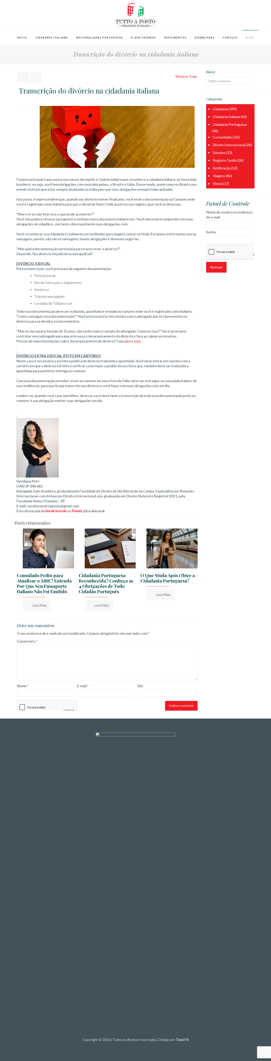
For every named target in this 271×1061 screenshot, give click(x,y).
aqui (127, 341)
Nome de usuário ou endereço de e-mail (229, 214)
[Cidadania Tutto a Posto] (135, 15)
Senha (211, 232)
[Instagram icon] (139, 1047)
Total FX (182, 1039)
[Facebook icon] (131, 1047)
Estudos (219, 152)
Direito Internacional (229, 145)
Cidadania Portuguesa (230, 124)
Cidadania (220, 109)
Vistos (217, 183)
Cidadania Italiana (226, 116)
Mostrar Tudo (186, 76)
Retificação (222, 168)
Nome (22, 686)
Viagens (219, 176)
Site (140, 686)
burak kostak (56, 511)
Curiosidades (223, 137)
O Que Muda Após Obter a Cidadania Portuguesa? (167, 578)
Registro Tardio (225, 160)
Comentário (27, 641)
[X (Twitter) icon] (135, 1047)
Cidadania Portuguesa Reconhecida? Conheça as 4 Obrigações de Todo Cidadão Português (106, 583)
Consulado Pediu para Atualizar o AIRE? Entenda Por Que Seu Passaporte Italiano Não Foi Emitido (44, 583)
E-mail (82, 686)
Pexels (77, 511)
